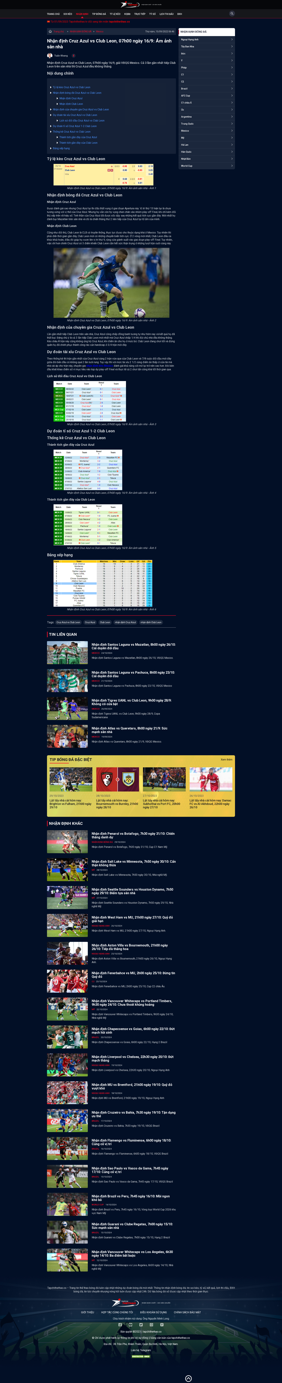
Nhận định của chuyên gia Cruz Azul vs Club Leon (81, 109)
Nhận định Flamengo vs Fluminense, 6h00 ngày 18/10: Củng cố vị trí (131, 1142)
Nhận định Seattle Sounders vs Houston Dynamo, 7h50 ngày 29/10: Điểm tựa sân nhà (132, 891)
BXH (179, 14)
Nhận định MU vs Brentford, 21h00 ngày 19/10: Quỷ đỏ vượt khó (132, 1086)
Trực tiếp (139, 14)
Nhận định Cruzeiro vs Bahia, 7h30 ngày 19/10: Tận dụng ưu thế (134, 1114)
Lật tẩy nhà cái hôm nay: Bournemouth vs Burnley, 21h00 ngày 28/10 (117, 804)
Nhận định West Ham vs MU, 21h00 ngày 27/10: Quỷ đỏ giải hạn (132, 919)
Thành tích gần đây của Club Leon (78, 142)
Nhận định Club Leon (71, 103)
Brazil (184, 88)
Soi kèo (67, 14)
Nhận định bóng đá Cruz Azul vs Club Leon (77, 92)
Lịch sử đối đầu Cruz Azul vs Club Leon (81, 120)
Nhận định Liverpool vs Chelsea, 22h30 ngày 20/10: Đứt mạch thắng (132, 1058)
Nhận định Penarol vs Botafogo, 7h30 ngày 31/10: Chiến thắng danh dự (133, 835)
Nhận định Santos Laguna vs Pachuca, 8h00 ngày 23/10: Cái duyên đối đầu (133, 674)
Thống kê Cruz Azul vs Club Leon (71, 131)
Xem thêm (226, 759)
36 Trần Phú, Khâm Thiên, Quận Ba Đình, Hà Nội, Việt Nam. (145, 1344)
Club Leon (105, 622)
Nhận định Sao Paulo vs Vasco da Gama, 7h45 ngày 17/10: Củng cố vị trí (130, 1170)
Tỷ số (152, 14)
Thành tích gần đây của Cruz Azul (78, 137)
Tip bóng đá (99, 14)
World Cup (186, 166)
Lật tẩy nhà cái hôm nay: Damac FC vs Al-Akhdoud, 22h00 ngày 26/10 (210, 804)
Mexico (99, 31)
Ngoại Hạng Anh (189, 39)
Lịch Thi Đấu (166, 14)
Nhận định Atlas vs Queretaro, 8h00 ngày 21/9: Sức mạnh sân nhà (129, 730)
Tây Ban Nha (187, 46)
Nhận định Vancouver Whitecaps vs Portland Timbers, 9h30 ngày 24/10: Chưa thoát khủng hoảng (132, 1003)
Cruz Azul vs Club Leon (68, 622)
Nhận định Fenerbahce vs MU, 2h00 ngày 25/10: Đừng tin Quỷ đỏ (133, 975)
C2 (182, 81)
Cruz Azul (90, 622)
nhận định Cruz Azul (125, 622)
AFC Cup (185, 95)
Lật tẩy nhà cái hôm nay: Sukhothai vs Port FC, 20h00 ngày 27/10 (161, 804)
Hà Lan (184, 145)
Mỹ (182, 137)
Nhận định (82, 14)
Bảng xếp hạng (61, 148)
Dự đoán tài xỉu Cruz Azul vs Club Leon (75, 115)
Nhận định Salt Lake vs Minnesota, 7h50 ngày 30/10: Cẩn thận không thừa (134, 863)
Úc (182, 109)
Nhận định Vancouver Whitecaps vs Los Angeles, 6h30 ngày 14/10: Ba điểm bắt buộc (132, 1253)
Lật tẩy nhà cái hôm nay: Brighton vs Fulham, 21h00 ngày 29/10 (70, 804)
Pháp (184, 67)
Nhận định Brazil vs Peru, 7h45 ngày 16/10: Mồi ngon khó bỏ (131, 1198)
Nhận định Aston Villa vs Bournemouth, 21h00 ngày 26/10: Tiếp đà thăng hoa (130, 947)
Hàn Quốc (186, 152)
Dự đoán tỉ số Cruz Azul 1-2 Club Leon (75, 126)
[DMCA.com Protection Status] (141, 1357)
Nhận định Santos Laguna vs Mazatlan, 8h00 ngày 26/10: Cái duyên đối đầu (134, 646)
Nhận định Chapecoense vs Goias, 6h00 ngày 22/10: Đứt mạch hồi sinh (133, 1030)
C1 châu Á (186, 102)
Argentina (186, 116)
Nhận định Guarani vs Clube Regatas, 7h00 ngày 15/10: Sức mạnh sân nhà (132, 1226)
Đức (183, 53)
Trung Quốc (187, 123)
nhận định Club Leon (151, 622)
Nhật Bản (186, 159)
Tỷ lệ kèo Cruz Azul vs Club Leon (71, 87)
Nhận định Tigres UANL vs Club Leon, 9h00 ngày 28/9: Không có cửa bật (132, 702)
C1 (182, 74)
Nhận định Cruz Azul (70, 98)
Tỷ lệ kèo (115, 14)
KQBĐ (127, 14)
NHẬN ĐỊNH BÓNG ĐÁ (81, 31)
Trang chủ (53, 14)
